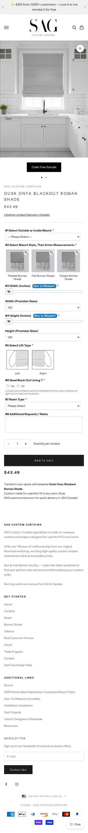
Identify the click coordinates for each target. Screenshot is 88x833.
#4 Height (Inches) (18, 315)
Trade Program (13, 651)
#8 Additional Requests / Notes (26, 414)
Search (8, 685)
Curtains (9, 611)
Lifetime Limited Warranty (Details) (27, 215)
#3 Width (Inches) (17, 286)
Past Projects (12, 712)
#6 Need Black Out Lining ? (24, 380)
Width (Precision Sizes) (21, 301)
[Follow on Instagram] (17, 784)
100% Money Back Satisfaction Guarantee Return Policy (39, 692)
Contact (9, 658)
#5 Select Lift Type (18, 345)
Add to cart (44, 460)
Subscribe (18, 769)
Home (8, 604)
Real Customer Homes (18, 638)
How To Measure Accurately (22, 699)
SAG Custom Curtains (23, 186)
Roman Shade (13, 624)
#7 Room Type (14, 399)
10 (8, 291)
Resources (11, 726)
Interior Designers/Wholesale (23, 719)
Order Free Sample (44, 167)
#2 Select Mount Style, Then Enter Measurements (39, 245)
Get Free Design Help (18, 665)
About (8, 645)
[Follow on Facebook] (6, 784)
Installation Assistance (18, 705)
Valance (9, 631)
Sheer (8, 618)
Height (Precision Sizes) (21, 331)
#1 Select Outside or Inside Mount (28, 230)
